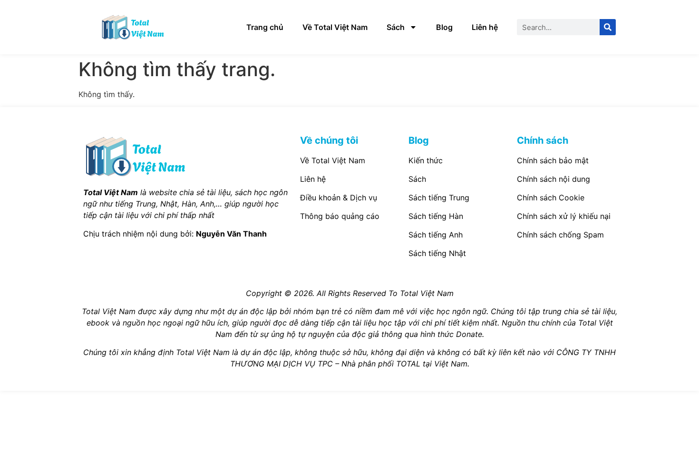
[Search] (608, 27)
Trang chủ (264, 27)
